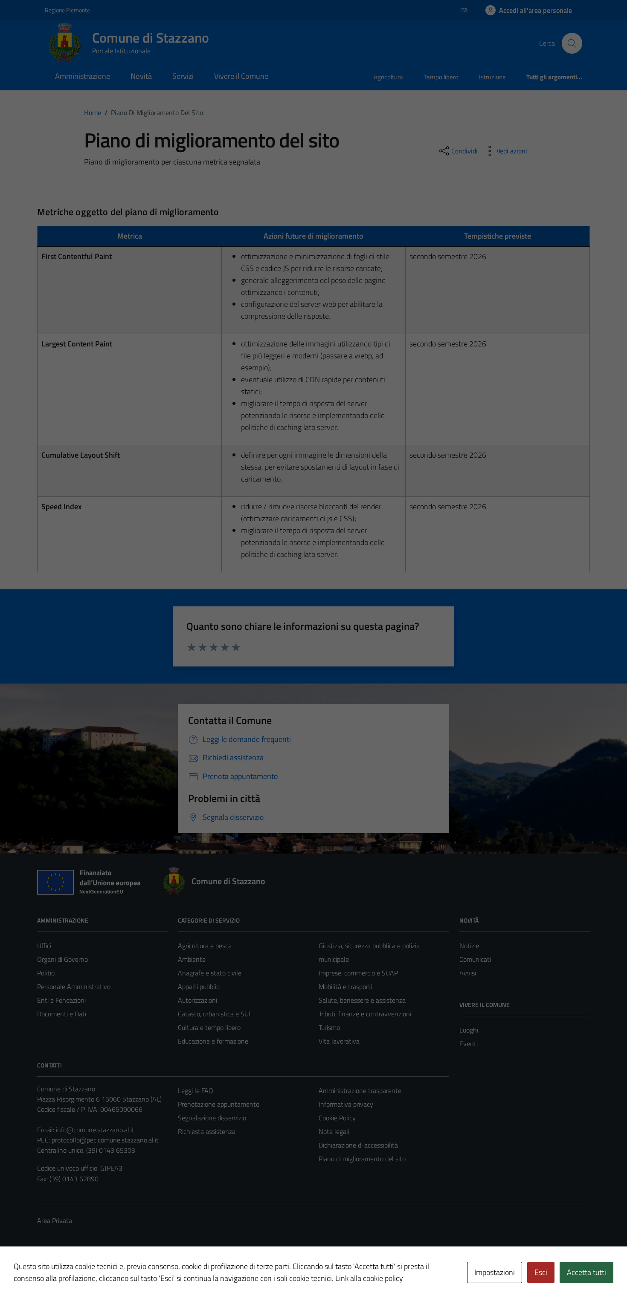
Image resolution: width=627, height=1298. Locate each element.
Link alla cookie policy (369, 1278)
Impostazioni (494, 1272)
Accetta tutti (586, 1272)
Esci (540, 1272)
